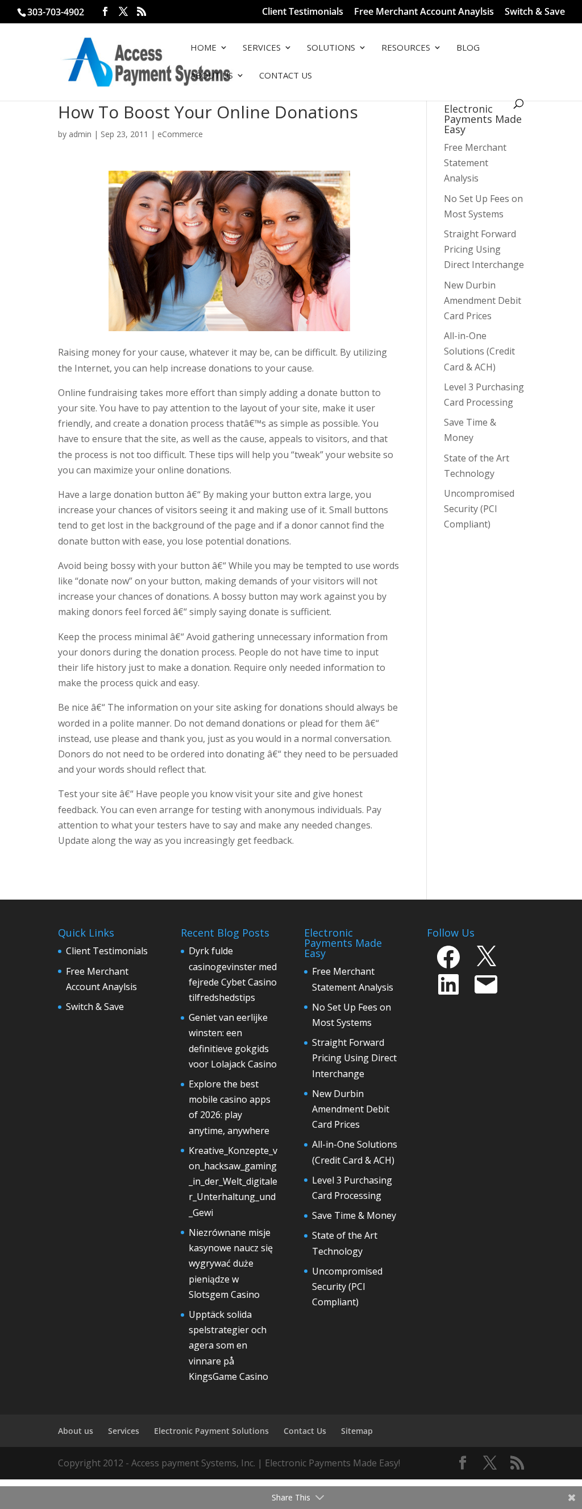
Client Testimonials (302, 12)
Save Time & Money (354, 1215)
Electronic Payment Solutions (211, 1430)
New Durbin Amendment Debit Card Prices (350, 1109)
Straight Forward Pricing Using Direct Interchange (354, 1057)
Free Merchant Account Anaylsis (424, 12)
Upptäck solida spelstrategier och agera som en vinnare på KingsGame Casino (228, 1345)
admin (80, 134)
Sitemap (357, 1430)
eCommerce (180, 134)
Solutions (331, 48)
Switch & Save (535, 12)
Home (203, 48)
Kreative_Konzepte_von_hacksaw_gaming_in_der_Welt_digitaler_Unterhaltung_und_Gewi (233, 1181)
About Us (211, 76)
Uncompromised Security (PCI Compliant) (347, 1286)
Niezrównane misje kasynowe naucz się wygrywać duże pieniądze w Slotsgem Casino (231, 1263)
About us (75, 1430)
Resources (405, 48)
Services (262, 48)
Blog (468, 48)
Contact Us (285, 76)
